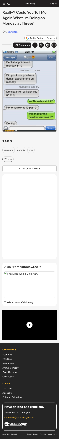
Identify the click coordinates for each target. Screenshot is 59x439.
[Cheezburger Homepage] (29, 425)
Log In (53, 3)
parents (21, 150)
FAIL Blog (30, 3)
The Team (7, 388)
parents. (13, 31)
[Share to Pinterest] (47, 45)
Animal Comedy (10, 367)
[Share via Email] (54, 45)
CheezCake (8, 376)
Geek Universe (9, 372)
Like (10, 159)
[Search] (8, 4)
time (31, 150)
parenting (8, 150)
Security (43, 434)
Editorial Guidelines (12, 397)
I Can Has (7, 354)
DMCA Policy (52, 434)
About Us (7, 392)
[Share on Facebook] (35, 45)
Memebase (8, 363)
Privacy (35, 434)
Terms (29, 434)
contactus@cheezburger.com (19, 417)
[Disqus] (29, 218)
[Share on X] (41, 45)
